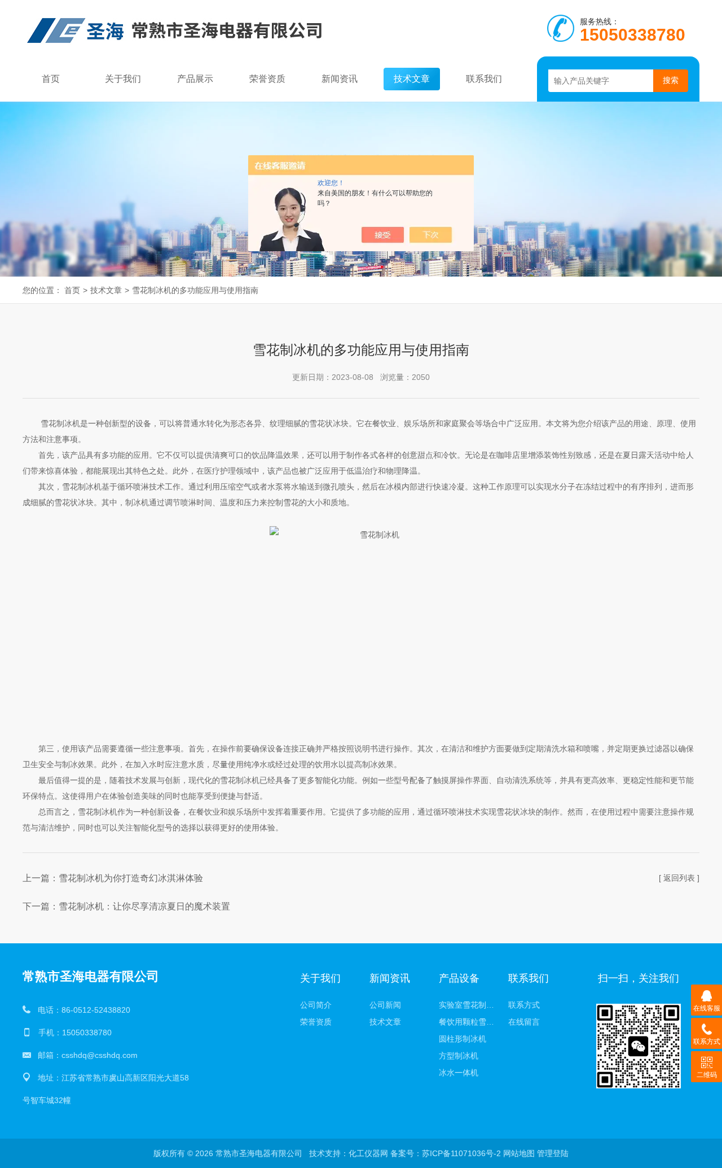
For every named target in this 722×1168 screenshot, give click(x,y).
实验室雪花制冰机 (470, 1004)
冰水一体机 (458, 1072)
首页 (51, 79)
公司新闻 (385, 1004)
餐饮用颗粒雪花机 (470, 1021)
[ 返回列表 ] (679, 877)
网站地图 (519, 1153)
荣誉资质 (267, 79)
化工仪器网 (368, 1153)
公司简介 (316, 1004)
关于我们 (123, 79)
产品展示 (195, 79)
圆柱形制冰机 (462, 1038)
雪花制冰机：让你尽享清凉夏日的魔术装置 (144, 906)
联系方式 (524, 1004)
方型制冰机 (458, 1055)
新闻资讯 (340, 79)
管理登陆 (553, 1153)
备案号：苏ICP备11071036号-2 (445, 1153)
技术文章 (412, 79)
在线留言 (524, 1021)
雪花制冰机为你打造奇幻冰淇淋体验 (131, 878)
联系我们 (484, 79)
